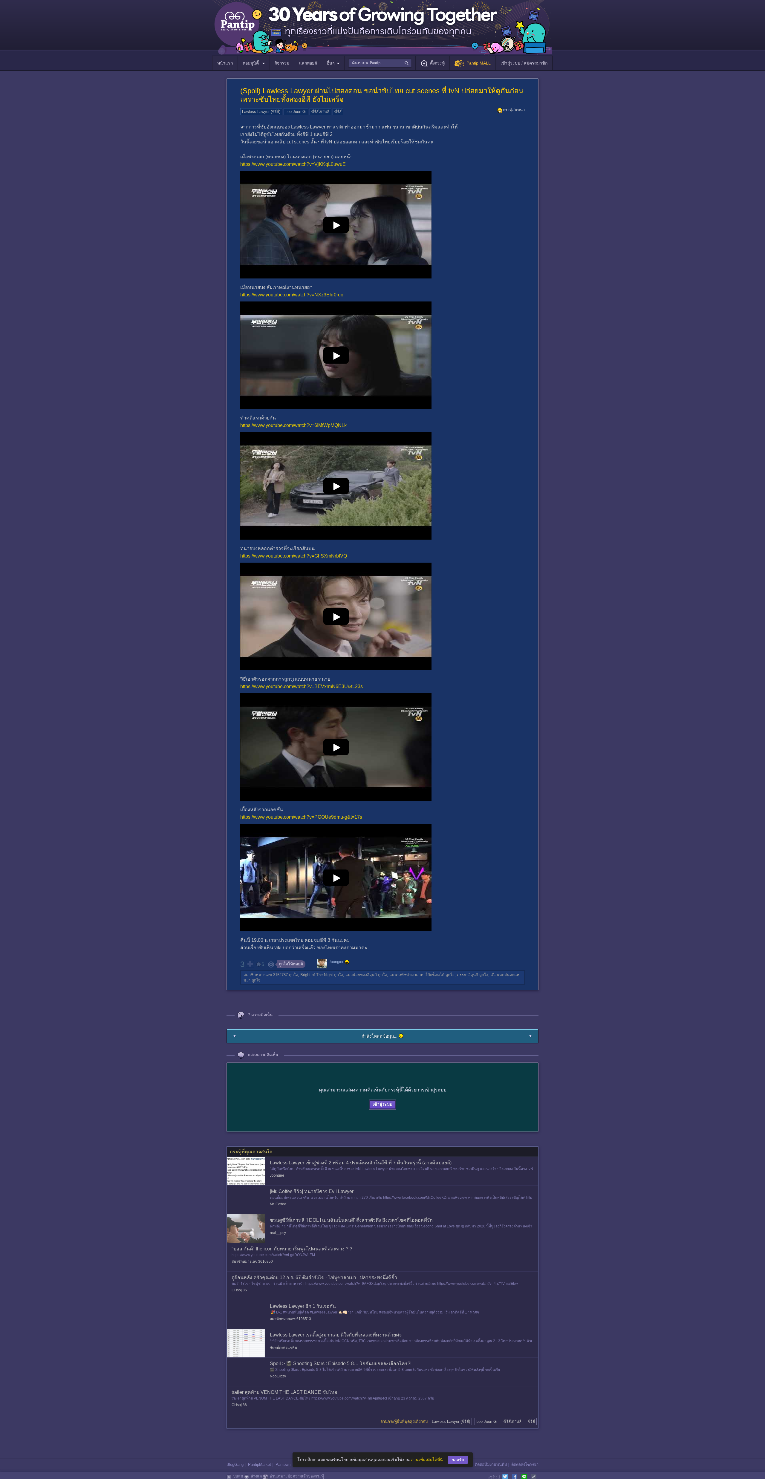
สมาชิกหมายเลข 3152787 (266, 975)
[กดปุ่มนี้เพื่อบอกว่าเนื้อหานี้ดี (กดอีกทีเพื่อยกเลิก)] (250, 964)
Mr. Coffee (278, 1204)
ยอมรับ (458, 1459)
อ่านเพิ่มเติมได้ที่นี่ (427, 1459)
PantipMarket (259, 1464)
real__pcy (278, 1233)
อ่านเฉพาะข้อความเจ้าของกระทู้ (297, 1476)
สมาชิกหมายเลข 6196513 (290, 1319)
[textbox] (380, 63)
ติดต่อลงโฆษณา (524, 1464)
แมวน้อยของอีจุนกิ (361, 975)
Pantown (283, 1464)
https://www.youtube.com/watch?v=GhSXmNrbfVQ (293, 555)
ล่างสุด (256, 1476)
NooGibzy (278, 1376)
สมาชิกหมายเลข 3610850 (252, 1261)
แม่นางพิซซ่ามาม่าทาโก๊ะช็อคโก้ (416, 975)
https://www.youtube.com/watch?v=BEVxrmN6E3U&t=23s (301, 686)
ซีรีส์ (338, 111)
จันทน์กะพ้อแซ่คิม (283, 1347)
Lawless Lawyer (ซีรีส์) (261, 111)
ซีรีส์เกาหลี (320, 111)
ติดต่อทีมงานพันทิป (491, 1464)
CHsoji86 (239, 1290)
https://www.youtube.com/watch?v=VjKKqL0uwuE (293, 164)
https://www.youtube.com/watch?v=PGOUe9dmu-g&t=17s (301, 817)
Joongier (336, 962)
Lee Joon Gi (295, 111)
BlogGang (235, 1464)
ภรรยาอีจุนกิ (467, 975)
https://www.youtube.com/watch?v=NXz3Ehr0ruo (291, 294)
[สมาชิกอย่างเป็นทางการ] (347, 962)
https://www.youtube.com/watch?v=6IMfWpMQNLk (293, 425)
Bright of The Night (316, 975)
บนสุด (238, 1476)
